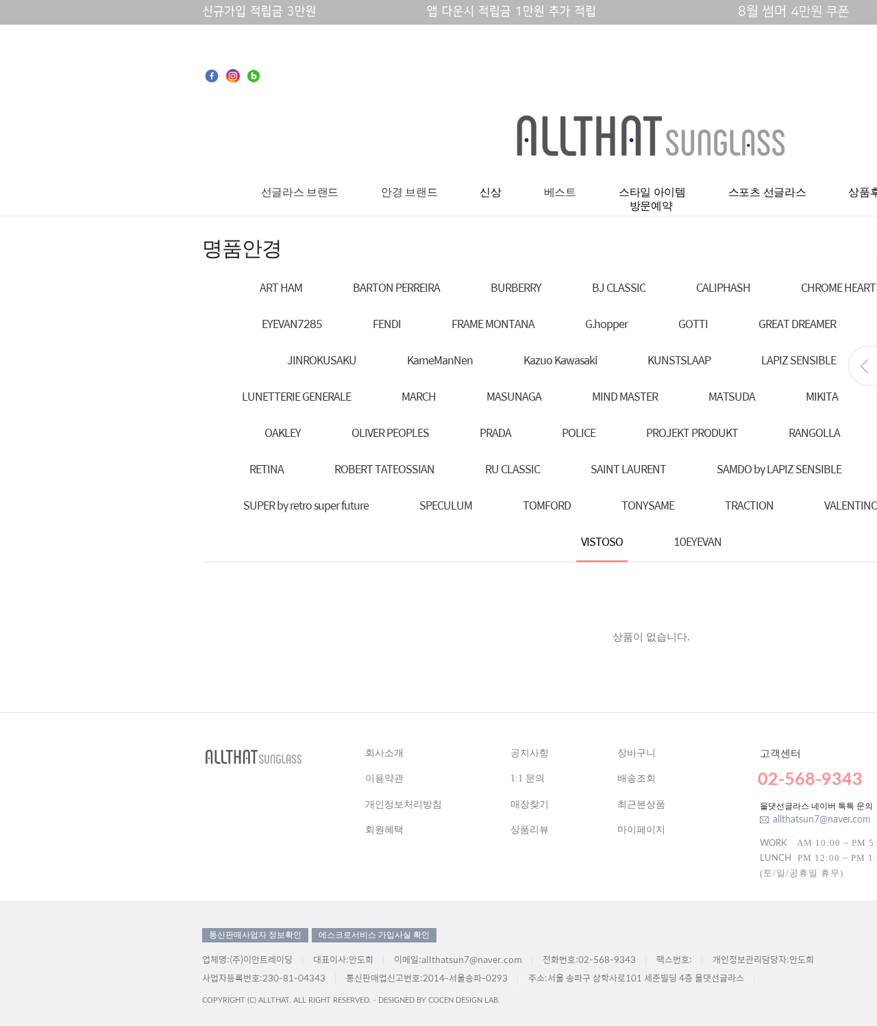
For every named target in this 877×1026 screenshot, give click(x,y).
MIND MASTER (625, 396)
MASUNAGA (513, 396)
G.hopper (606, 323)
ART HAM (281, 287)
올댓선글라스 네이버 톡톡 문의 (816, 806)
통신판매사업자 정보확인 (255, 935)
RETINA (266, 468)
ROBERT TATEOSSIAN (384, 468)
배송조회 (636, 778)
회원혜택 (384, 830)
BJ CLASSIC (618, 287)
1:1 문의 (527, 778)
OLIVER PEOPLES (390, 432)
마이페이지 (641, 830)
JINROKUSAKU (321, 359)
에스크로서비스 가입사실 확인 (374, 935)
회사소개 (384, 753)
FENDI (387, 323)
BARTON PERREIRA (396, 287)
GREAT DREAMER (797, 323)
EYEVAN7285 (292, 323)
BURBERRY (516, 287)
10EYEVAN (697, 541)
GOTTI (693, 323)
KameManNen (440, 359)
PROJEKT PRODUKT (692, 432)
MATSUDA (731, 396)
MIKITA (822, 396)
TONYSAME (647, 505)
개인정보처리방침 (403, 804)
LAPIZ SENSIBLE (798, 359)
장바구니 (636, 753)
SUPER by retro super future (306, 505)
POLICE (578, 432)
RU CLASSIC (512, 468)
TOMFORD (547, 505)
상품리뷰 (529, 830)
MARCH (419, 396)
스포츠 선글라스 (767, 192)
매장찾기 (529, 804)
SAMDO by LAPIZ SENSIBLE (779, 468)
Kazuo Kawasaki (560, 359)
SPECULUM (445, 505)
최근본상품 (641, 804)
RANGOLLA (814, 432)
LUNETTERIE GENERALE (296, 396)
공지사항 (529, 753)
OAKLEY (282, 432)
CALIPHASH (723, 287)
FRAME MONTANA (493, 323)
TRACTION (749, 505)
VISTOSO (602, 541)
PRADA (495, 432)
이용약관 (384, 778)
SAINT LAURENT (628, 468)
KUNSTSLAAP (679, 359)
